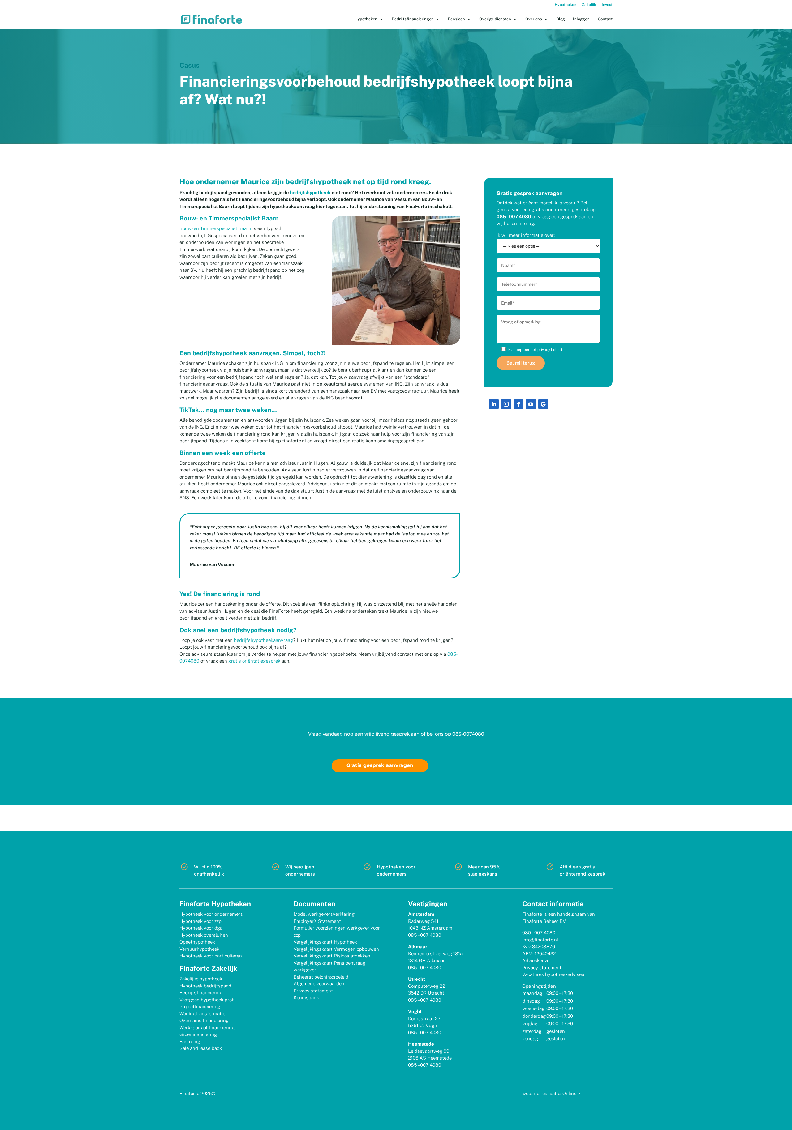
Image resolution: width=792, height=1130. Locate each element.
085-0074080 (468, 734)
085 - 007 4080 (514, 216)
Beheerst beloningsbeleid (321, 976)
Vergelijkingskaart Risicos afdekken (332, 955)
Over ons (533, 19)
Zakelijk (589, 5)
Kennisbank (306, 997)
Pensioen (456, 19)
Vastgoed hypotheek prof (206, 999)
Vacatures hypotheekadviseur (554, 974)
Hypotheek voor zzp (200, 921)
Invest (607, 5)
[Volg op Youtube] (531, 404)
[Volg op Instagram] (506, 404)
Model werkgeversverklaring (324, 914)
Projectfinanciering (199, 1006)
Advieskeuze (535, 960)
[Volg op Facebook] (518, 404)
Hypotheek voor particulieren (210, 955)
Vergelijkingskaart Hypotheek (325, 942)
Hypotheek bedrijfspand (205, 985)
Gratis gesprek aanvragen (379, 765)
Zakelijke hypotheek (200, 978)
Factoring (189, 1041)
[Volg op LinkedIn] (494, 404)
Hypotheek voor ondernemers (211, 914)
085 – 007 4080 (424, 935)
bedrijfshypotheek (310, 192)
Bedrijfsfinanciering (200, 992)
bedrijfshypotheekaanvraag (263, 640)
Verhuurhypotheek (199, 949)
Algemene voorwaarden (319, 983)
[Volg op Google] (543, 404)
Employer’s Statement (317, 921)
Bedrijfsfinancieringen (413, 19)
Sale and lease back (200, 1048)
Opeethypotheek (197, 942)
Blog (560, 19)
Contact (605, 19)
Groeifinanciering (198, 1034)
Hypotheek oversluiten (203, 935)
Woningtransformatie (202, 1013)
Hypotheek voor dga (200, 928)
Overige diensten (495, 19)
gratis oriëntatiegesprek (254, 660)
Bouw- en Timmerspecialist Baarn (215, 228)
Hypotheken (565, 5)
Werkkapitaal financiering (207, 1027)
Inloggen (581, 19)
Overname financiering (204, 1020)
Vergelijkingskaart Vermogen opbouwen (336, 949)
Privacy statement (313, 990)
